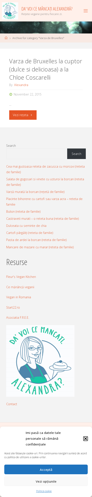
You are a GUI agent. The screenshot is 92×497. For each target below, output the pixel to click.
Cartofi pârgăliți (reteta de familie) (29, 233)
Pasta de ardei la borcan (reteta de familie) (36, 240)
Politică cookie (44, 491)
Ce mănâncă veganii (20, 287)
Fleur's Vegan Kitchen (21, 277)
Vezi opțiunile (46, 481)
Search (11, 146)
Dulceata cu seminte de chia (26, 226)
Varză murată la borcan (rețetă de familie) (35, 192)
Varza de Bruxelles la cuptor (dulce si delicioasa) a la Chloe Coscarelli (45, 69)
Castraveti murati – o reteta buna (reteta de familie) (42, 219)
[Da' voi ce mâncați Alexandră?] (10, 11)
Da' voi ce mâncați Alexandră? (46, 9)
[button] (85, 438)
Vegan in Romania (18, 297)
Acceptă (46, 469)
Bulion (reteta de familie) (23, 211)
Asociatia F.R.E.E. (17, 317)
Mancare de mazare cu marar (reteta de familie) (40, 247)
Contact (11, 404)
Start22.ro (13, 307)
